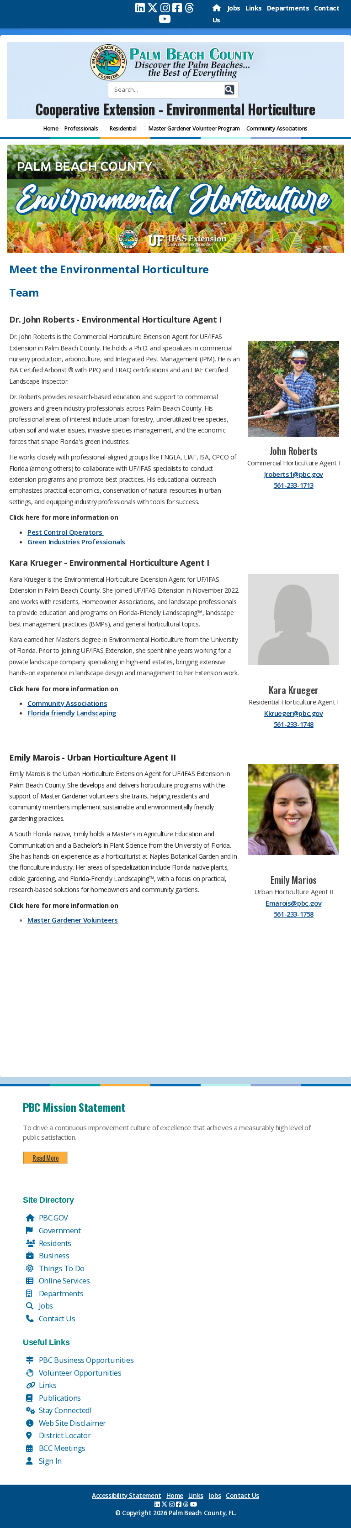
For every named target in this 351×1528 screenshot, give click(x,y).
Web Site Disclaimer (71, 1423)
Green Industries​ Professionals (76, 541)
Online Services (63, 1280)
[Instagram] (165, 7)
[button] (229, 89)
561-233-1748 (294, 724)
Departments (288, 8)
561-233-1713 (294, 485)
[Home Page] (217, 8)
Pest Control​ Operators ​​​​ (65, 532)
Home (174, 1495)
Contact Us (56, 1318)
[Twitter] (152, 7)
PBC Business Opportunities (85, 1360)
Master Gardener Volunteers (72, 919)
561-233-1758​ (294, 913)
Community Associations (67, 703)
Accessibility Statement (126, 1495)
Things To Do (61, 1268)
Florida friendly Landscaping (72, 712)
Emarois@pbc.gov (293, 902)
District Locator (63, 1435)
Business (53, 1255)
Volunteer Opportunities (79, 1372)
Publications (59, 1397)
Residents (54, 1243)
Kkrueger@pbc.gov (293, 713)
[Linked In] (140, 7)
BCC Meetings (61, 1448)
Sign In (49, 1460)
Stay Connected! (64, 1410)
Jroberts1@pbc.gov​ (293, 474)
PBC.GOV (52, 1217)
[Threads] (189, 7)
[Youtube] (165, 18)
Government (59, 1230)
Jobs (233, 8)
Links (253, 8)
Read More (45, 1158)
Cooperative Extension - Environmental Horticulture (175, 109)
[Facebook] (177, 7)
